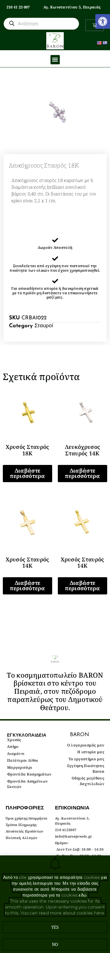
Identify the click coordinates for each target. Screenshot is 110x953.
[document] (55, 476)
